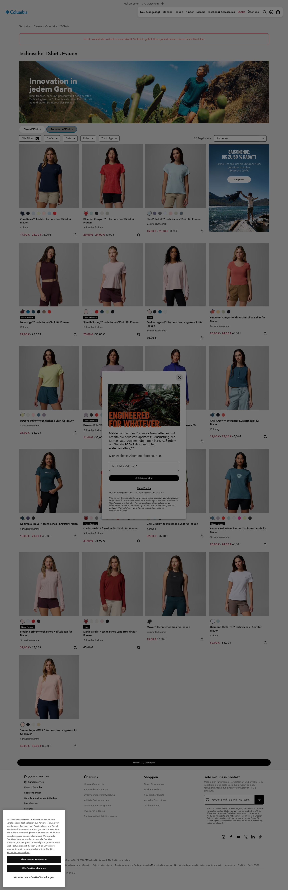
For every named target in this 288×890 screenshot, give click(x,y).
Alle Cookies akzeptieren (33, 859)
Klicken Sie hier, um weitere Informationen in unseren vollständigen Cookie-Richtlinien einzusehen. (31, 849)
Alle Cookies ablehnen (34, 868)
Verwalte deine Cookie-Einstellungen (34, 877)
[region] (34, 848)
